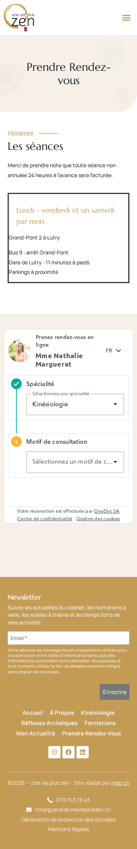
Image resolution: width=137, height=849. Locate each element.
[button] (126, 17)
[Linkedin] (82, 752)
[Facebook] (68, 752)
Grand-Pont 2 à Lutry (34, 237)
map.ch (120, 782)
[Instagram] (54, 752)
